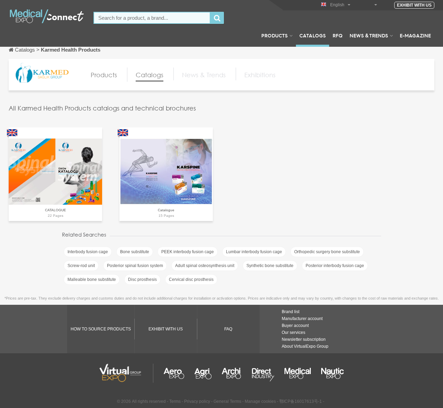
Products (274, 35)
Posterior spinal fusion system (135, 265)
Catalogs (312, 35)
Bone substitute (134, 251)
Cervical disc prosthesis (191, 279)
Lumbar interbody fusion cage (254, 251)
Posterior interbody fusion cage (335, 265)
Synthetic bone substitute (269, 265)
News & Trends (369, 35)
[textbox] (151, 18)
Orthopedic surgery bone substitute (327, 251)
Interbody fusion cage (87, 251)
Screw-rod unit (81, 265)
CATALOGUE (55, 210)
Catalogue (166, 210)
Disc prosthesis (142, 279)
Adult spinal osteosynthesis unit (204, 265)
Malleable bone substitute (91, 279)
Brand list (290, 311)
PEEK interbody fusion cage (187, 251)
